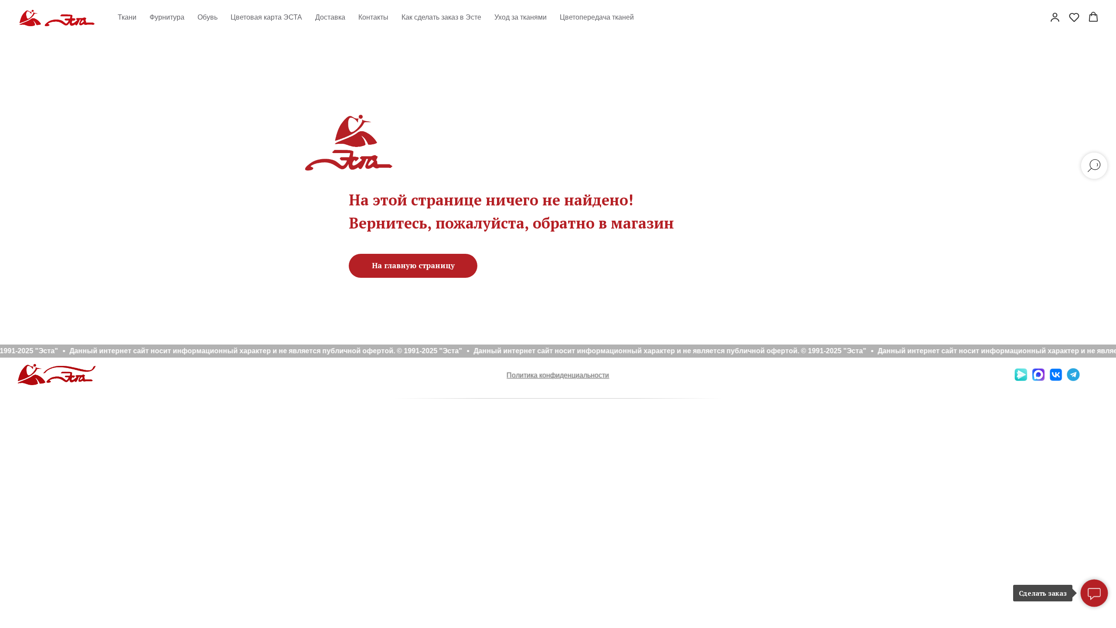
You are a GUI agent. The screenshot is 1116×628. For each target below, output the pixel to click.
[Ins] (1090, 378)
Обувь (207, 17)
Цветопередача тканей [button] (597, 17)
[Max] (1038, 378)
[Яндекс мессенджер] (1021, 378)
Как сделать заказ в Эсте (441, 17)
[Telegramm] (1073, 378)
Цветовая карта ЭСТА (266, 17)
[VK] (1055, 378)
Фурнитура (167, 17)
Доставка (330, 17)
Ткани (127, 17)
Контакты (373, 17)
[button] (1055, 17)
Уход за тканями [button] (520, 17)
